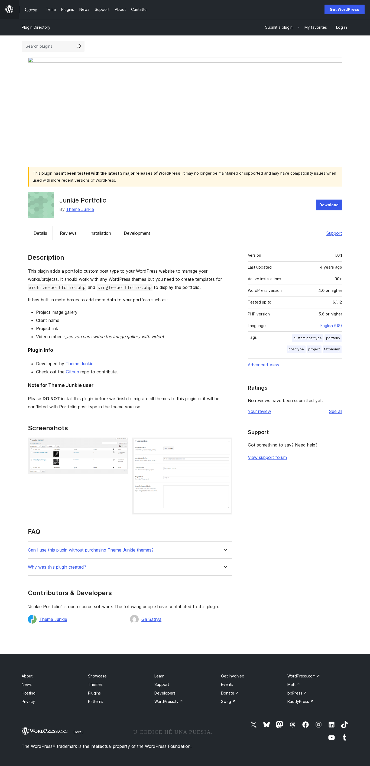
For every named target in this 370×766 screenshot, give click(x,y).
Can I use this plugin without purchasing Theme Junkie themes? (91, 550)
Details (40, 233)
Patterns (95, 701)
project (314, 349)
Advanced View (263, 364)
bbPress (297, 693)
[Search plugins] (79, 46)
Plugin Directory (36, 27)
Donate (230, 693)
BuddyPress (300, 701)
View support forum (267, 457)
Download (329, 205)
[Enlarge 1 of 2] (120, 445)
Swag (228, 701)
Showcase (97, 676)
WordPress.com (303, 676)
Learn (159, 676)
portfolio (333, 338)
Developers (165, 693)
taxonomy (332, 349)
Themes (95, 684)
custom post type (308, 338)
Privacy (28, 701)
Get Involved (232, 676)
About (27, 676)
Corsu (78, 732)
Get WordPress (344, 9)
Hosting (28, 693)
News (27, 684)
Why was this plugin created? (57, 567)
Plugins (94, 693)
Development (137, 233)
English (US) (331, 325)
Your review (259, 411)
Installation (100, 233)
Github (72, 371)
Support (334, 233)
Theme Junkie (80, 209)
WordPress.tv (168, 701)
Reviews (68, 233)
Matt (293, 684)
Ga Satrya (151, 619)
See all (335, 411)
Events (227, 684)
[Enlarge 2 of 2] (225, 445)
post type (296, 349)
